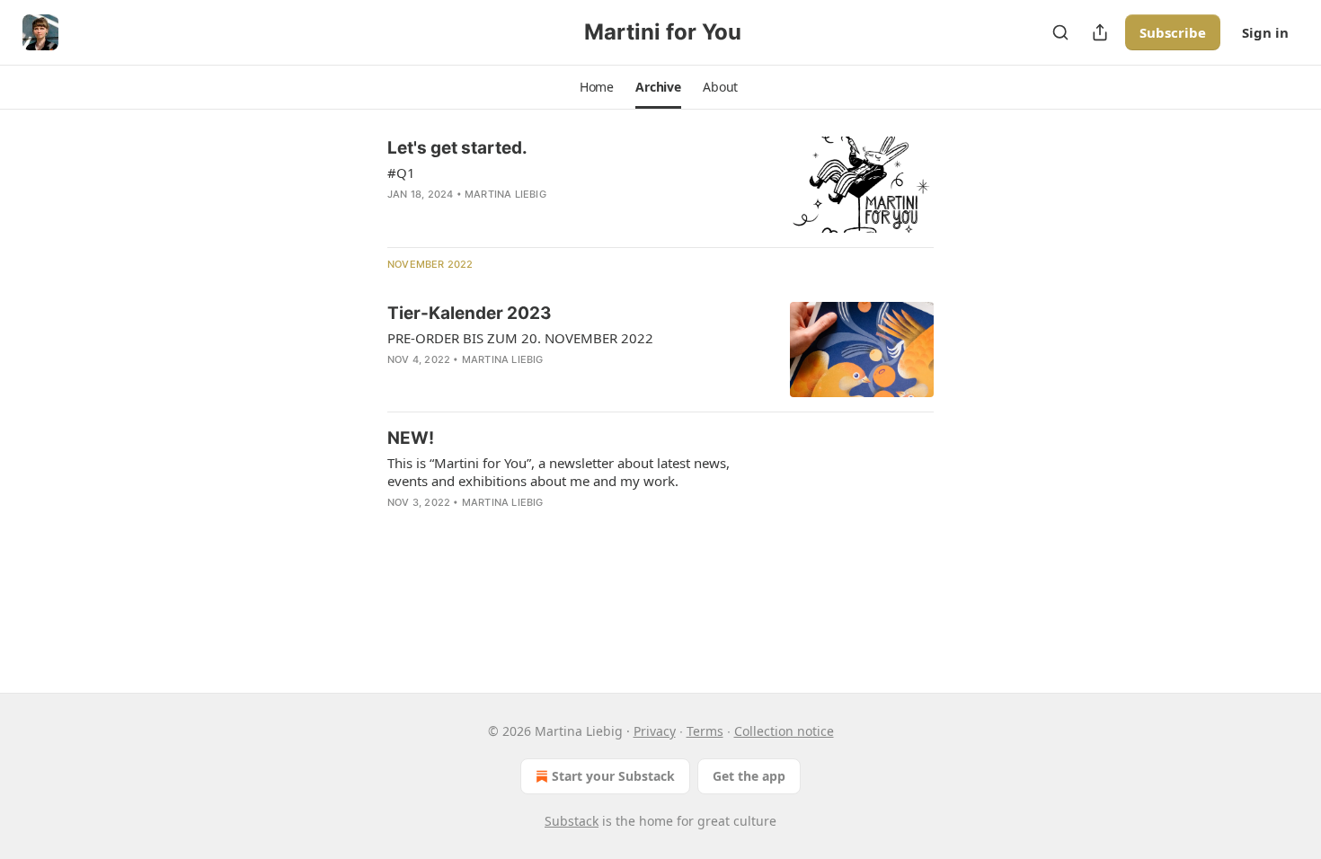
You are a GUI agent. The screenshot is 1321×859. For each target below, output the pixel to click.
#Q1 (401, 173)
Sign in (1265, 32)
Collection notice (784, 730)
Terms (705, 730)
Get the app (749, 775)
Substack (571, 820)
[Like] (399, 525)
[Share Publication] (1100, 32)
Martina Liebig (505, 194)
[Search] (1060, 32)
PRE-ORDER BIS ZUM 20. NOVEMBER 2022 (520, 338)
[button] (597, 87)
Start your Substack (613, 775)
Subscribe (1172, 32)
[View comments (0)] (525, 217)
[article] (660, 184)
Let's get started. (457, 147)
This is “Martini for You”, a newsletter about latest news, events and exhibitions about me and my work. (558, 472)
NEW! (410, 438)
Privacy (655, 730)
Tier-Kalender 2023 (469, 313)
